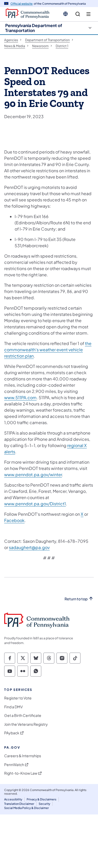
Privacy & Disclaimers (41, 799)
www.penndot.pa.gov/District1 (35, 503)
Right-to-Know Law (20, 773)
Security (44, 803)
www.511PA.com (20, 397)
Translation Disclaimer (19, 803)
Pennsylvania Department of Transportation (33, 28)
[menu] (88, 14)
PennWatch (14, 764)
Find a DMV (13, 707)
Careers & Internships (22, 756)
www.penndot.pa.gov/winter (33, 474)
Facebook (14, 520)
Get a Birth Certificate (22, 715)
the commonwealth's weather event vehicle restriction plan (47, 350)
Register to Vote (18, 698)
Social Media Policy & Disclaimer (26, 808)
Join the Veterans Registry (26, 724)
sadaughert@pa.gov (29, 547)
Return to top (76, 599)
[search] (77, 14)
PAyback (11, 733)
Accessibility (13, 799)
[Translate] (65, 14)
